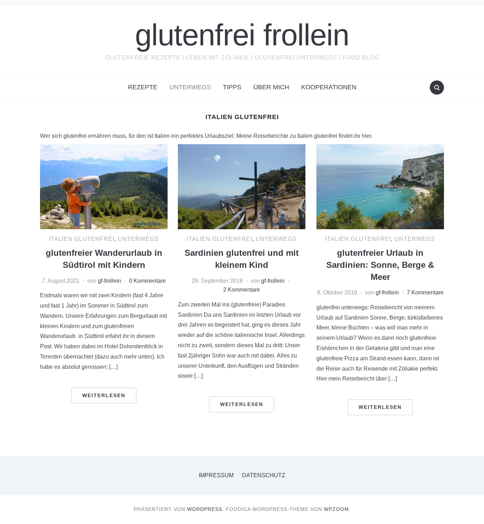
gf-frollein (109, 281)
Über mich (271, 87)
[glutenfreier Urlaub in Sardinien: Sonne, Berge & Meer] (380, 186)
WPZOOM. (337, 509)
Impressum (216, 475)
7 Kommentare (425, 292)
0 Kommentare (147, 281)
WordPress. (205, 509)
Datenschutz (263, 475)
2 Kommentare (241, 290)
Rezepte (142, 87)
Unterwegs (190, 87)
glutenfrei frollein (242, 35)
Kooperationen (328, 87)
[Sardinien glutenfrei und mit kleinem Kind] (241, 186)
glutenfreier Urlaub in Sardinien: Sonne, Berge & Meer (380, 264)
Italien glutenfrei (81, 239)
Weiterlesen (103, 395)
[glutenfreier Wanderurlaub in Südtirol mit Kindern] (104, 186)
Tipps (232, 87)
